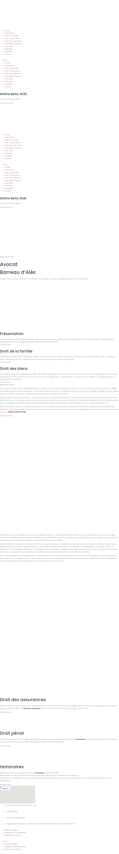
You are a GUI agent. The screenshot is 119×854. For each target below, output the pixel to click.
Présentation (10, 33)
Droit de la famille (12, 36)
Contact (8, 54)
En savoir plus (5, 344)
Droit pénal (9, 46)
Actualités (9, 51)
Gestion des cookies (13, 835)
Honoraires (9, 49)
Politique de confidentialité (15, 832)
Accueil (7, 30)
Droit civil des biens (12, 38)
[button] (59, 60)
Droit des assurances (13, 41)
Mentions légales (11, 830)
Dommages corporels (13, 44)
